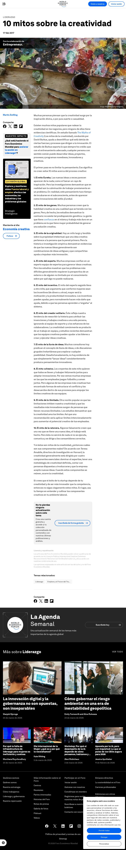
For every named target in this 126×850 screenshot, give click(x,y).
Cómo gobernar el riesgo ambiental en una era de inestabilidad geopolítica (87, 703)
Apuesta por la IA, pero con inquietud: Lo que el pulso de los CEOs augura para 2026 (108, 750)
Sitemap (63, 839)
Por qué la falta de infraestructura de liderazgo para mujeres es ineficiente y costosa (16, 750)
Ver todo (117, 652)
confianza (49, 219)
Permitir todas (104, 831)
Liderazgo (9, 17)
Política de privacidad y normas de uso (63, 834)
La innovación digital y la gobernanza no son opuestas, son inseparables (30, 703)
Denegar (104, 837)
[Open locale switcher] (3, 843)
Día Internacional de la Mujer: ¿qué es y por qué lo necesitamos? (47, 749)
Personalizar (104, 844)
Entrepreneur (12, 44)
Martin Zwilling (10, 115)
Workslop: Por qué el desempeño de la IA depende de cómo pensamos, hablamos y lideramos (76, 751)
